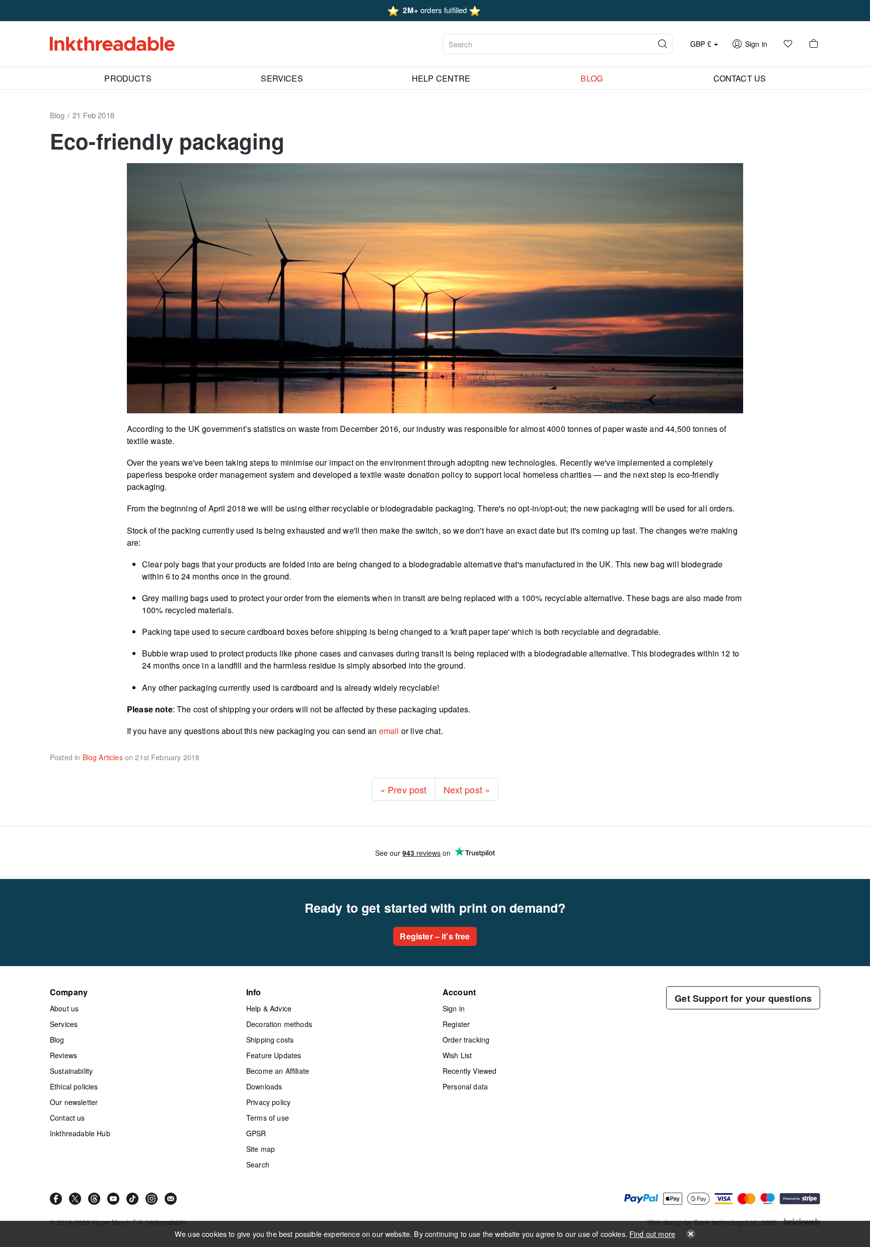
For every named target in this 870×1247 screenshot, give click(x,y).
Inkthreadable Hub (80, 1133)
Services (64, 1024)
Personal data (465, 1086)
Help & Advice (269, 1008)
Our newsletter (74, 1102)
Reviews (63, 1055)
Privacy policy (268, 1102)
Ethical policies (74, 1086)
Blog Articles (103, 757)
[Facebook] (55, 1198)
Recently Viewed (469, 1071)
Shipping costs (270, 1040)
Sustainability (71, 1071)
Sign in (454, 1008)
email (389, 731)
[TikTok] (132, 1198)
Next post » (467, 789)
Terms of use (267, 1118)
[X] (75, 1198)
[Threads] (94, 1198)
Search (257, 1164)
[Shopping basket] (813, 43)
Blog (57, 1040)
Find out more (652, 1233)
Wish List (457, 1055)
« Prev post (403, 789)
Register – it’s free (435, 936)
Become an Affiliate (277, 1071)
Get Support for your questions (743, 998)
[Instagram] (151, 1198)
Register (456, 1024)
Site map (260, 1149)
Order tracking (466, 1040)
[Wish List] (787, 43)
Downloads (264, 1086)
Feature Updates (273, 1055)
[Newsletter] (170, 1198)
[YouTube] (113, 1198)
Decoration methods (279, 1024)
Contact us (67, 1118)
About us (64, 1008)
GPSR (256, 1133)
